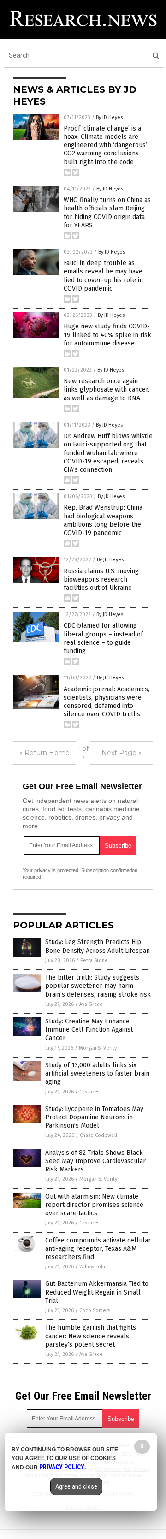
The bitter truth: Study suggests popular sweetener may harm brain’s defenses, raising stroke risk (98, 986)
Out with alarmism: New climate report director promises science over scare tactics (94, 1205)
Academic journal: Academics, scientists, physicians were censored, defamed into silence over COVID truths (106, 702)
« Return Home (44, 753)
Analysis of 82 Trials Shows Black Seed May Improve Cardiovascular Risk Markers (95, 1161)
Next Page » (121, 753)
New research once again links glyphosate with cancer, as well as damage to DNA (106, 389)
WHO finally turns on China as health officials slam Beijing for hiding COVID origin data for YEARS (107, 212)
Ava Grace (91, 1004)
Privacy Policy (61, 1467)
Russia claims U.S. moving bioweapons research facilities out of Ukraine (101, 579)
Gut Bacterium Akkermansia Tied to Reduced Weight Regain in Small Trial (96, 1292)
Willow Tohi (92, 1267)
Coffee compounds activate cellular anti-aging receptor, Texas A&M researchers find (98, 1248)
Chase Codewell (98, 1135)
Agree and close (76, 1486)
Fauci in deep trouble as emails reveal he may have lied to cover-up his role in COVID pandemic (103, 275)
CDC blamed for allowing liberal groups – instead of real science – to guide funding (103, 638)
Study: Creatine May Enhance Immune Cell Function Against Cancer (89, 1029)
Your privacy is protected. (51, 870)
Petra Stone (94, 960)
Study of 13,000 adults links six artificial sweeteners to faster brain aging (97, 1073)
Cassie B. (89, 1092)
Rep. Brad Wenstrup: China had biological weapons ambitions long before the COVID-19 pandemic (103, 520)
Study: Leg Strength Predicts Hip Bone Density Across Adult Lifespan (97, 946)
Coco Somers (94, 1310)
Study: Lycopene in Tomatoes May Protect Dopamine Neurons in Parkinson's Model (94, 1117)
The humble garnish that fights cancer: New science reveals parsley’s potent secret (90, 1336)
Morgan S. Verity (98, 1048)
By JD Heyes (109, 117)
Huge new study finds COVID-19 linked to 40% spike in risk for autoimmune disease (107, 334)
